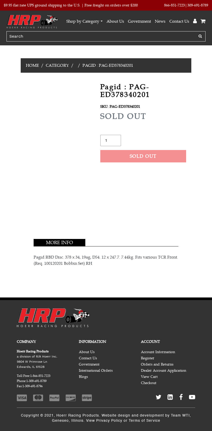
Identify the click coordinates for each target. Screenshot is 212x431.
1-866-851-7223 (40, 376)
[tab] (59, 242)
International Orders (96, 370)
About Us (115, 21)
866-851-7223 (174, 5)
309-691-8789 (197, 5)
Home (32, 65)
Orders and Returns (157, 364)
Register (147, 358)
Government (139, 21)
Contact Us (179, 21)
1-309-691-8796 (32, 386)
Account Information (158, 352)
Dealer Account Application (163, 370)
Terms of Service (144, 420)
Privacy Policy (109, 420)
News (160, 21)
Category (57, 65)
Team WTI (180, 415)
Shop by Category (82, 21)
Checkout (148, 383)
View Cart (149, 377)
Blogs (83, 377)
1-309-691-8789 (36, 381)
